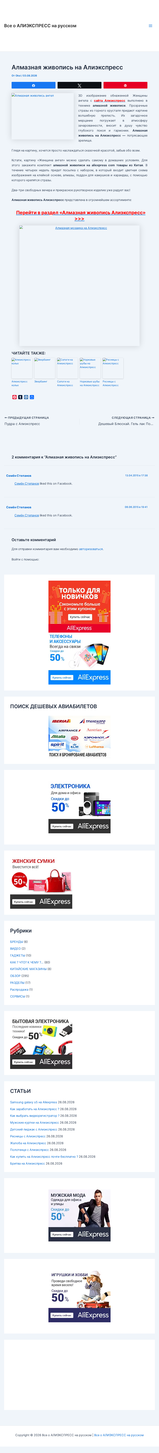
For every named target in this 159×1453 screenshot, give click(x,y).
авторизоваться (91, 549)
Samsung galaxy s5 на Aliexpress (33, 1102)
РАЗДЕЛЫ (17, 983)
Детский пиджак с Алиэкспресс (33, 1129)
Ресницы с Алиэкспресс (111, 383)
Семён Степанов (18, 475)
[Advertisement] (79, 1375)
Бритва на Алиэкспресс (27, 1163)
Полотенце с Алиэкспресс (29, 1150)
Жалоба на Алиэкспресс (28, 1143)
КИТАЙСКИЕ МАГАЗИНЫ (28, 969)
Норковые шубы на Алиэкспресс (90, 383)
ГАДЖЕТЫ (17, 955)
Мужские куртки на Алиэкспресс (34, 1122)
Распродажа (19, 989)
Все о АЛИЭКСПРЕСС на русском (40, 25)
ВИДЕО (15, 949)
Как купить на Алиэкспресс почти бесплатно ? (44, 1157)
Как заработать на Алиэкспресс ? (34, 1109)
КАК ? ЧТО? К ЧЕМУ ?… (26, 962)
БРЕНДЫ (16, 942)
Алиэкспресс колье (20, 383)
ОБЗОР (15, 976)
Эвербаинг (40, 381)
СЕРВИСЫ (17, 996)
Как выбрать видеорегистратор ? (34, 1116)
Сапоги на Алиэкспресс (65, 383)
